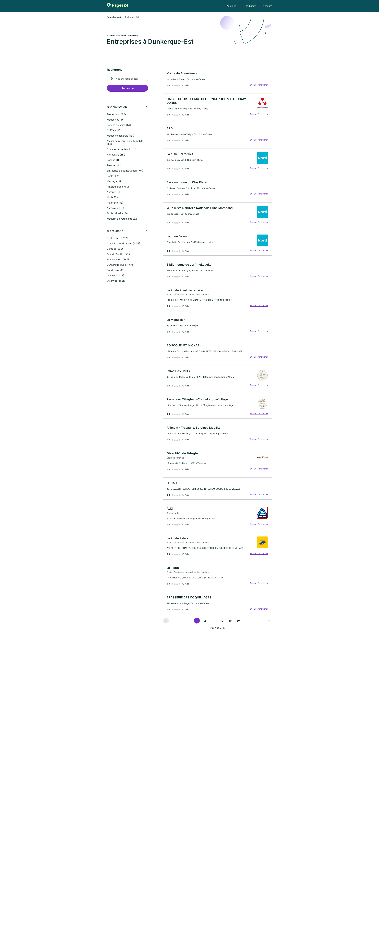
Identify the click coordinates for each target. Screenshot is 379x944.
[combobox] (127, 78)
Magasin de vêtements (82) (122, 218)
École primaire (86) (118, 213)
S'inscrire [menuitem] (267, 5)
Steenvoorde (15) (116, 280)
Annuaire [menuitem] (231, 5)
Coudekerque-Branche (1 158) (123, 243)
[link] (217, 79)
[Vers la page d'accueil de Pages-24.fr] (117, 6)
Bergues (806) (115, 248)
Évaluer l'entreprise (259, 84)
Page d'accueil (114, 17)
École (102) (113, 175)
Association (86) (116, 207)
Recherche (128, 88)
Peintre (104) (114, 165)
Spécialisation (117, 107)
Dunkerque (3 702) (117, 238)
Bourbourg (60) (115, 270)
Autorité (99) (114, 191)
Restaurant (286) (116, 114)
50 (238, 620)
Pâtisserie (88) (115, 202)
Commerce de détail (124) (121, 149)
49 (230, 620)
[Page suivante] (269, 621)
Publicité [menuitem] (251, 5)
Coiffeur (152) (115, 130)
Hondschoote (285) (118, 259)
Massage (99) (114, 181)
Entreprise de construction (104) (125, 170)
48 (221, 620)
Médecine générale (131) (120, 135)
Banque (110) (114, 159)
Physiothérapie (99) (118, 186)
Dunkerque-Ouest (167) (120, 264)
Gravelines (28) (115, 275)
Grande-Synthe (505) (119, 254)
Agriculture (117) (116, 154)
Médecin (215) (115, 119)
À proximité (115, 231)
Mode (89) (113, 197)
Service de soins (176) (119, 124)
